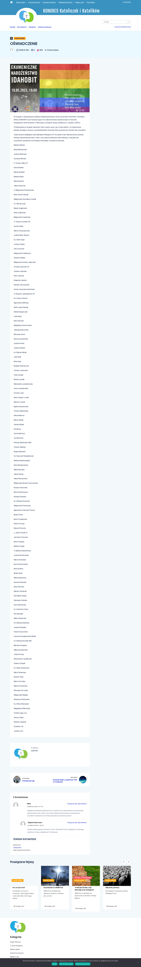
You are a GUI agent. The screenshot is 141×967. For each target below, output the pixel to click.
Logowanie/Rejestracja (122, 27)
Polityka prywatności (44, 27)
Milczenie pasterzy (112, 887)
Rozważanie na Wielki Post (53, 887)
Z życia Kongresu (34, 2)
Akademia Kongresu (65, 2)
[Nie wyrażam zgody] (138, 963)
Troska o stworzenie (83, 878)
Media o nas (80, 2)
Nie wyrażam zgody (66, 964)
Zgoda (54, 964)
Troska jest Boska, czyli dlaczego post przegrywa (84, 888)
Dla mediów (91, 2)
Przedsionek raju (28, 781)
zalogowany (17, 847)
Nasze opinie (20, 2)
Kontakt (12, 27)
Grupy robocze (15, 942)
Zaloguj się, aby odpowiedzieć (76, 804)
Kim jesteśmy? (22, 27)
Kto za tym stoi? (19, 887)
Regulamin (32, 27)
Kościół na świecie (49, 2)
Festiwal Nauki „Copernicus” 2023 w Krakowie (65, 781)
